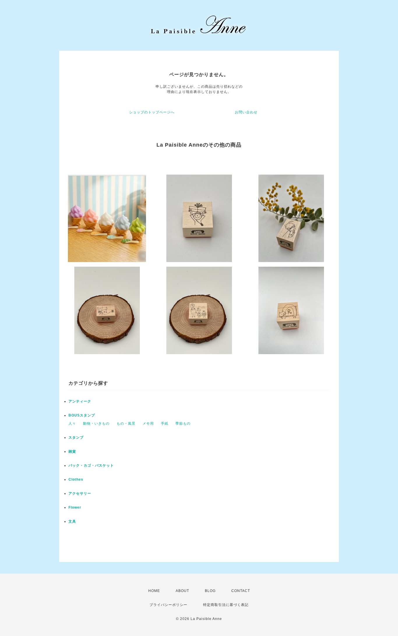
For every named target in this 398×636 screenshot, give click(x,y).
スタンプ (76, 437)
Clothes (75, 479)
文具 (72, 521)
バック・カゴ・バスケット (94, 465)
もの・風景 (126, 423)
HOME (154, 591)
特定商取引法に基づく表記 (226, 605)
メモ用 (148, 423)
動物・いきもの (96, 423)
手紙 (164, 423)
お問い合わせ (246, 112)
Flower (74, 507)
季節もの (183, 423)
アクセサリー (79, 493)
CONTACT (240, 591)
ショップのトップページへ (152, 112)
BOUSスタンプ (81, 415)
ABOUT (182, 591)
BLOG (210, 591)
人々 (72, 423)
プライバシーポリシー (168, 605)
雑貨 (72, 451)
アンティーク (79, 401)
